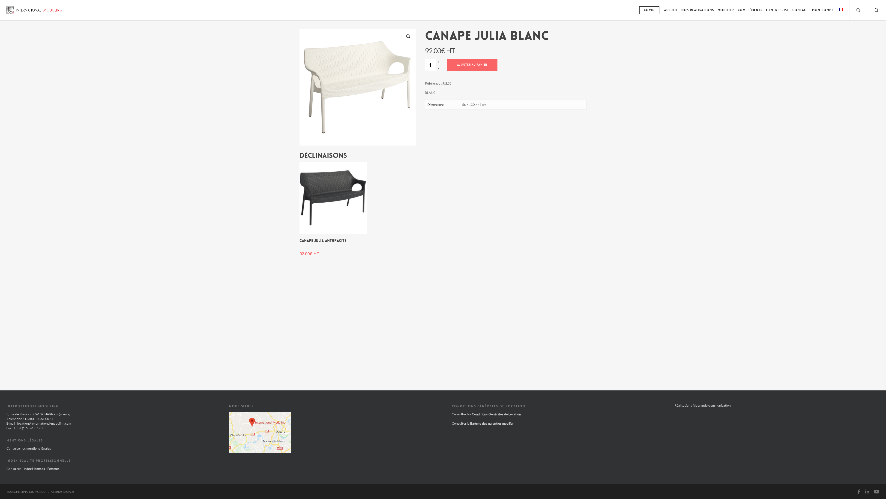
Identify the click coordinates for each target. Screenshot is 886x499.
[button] (408, 36)
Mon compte (823, 10)
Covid (649, 10)
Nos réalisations (697, 10)
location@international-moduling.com (44, 423)
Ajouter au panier (472, 65)
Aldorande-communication (712, 405)
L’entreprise (777, 10)
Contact (800, 10)
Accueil (671, 10)
